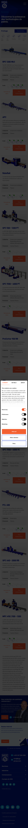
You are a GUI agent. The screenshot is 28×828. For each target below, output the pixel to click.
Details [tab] (14, 382)
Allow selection (14, 437)
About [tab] (23, 382)
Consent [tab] (5, 382)
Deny (14, 443)
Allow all (14, 431)
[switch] (24, 414)
